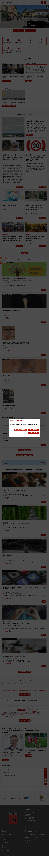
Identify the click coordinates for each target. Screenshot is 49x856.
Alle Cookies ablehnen (20, 429)
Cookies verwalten (33, 429)
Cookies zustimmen (33, 432)
